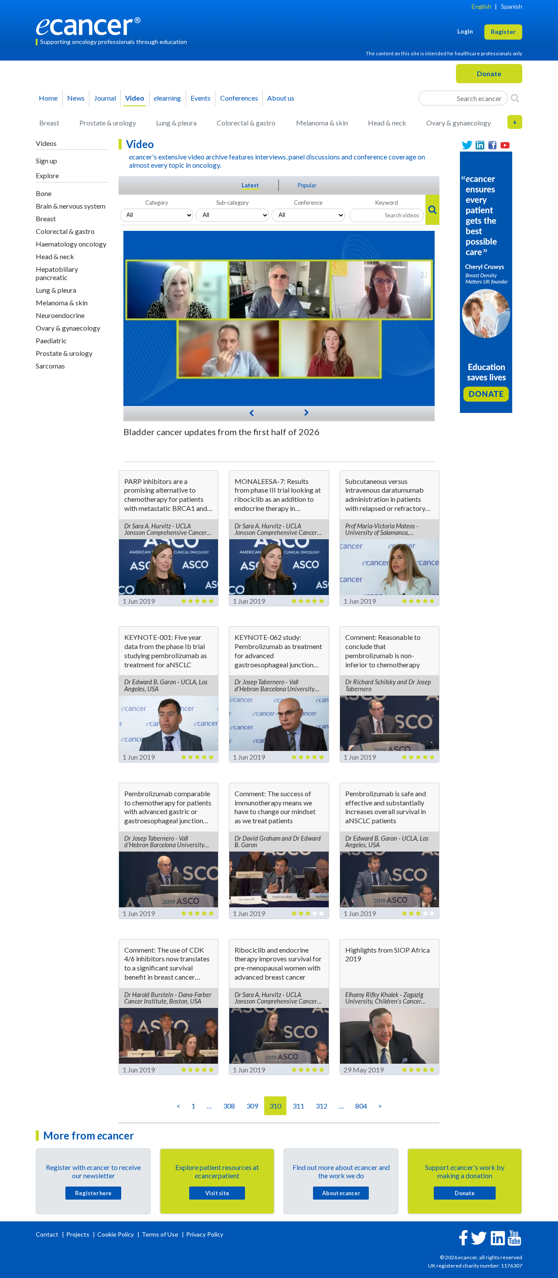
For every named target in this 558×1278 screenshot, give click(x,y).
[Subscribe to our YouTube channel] (505, 145)
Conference (308, 202)
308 (229, 1106)
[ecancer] (91, 25)
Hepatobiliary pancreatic (57, 273)
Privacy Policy (204, 1234)
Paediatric (51, 340)
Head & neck (387, 122)
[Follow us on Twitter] (467, 145)
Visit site (217, 1193)
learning (167, 98)
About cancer (341, 1193)
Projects (78, 1234)
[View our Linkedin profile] (479, 145)
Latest (250, 185)
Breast (49, 122)
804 (361, 1106)
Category (156, 202)
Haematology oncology (71, 244)
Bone (43, 193)
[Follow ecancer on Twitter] (479, 1237)
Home (48, 98)
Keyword (386, 202)
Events (201, 98)
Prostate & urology (107, 122)
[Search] (515, 98)
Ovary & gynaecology (458, 122)
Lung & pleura (176, 122)
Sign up (46, 160)
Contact (48, 1234)
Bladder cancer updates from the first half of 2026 (221, 431)
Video (134, 98)
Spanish (511, 6)
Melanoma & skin (322, 122)
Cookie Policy (115, 1234)
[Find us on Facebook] (492, 145)
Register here (93, 1193)
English (481, 6)
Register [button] (503, 31)
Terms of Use (160, 1234)
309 (252, 1106)
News (76, 98)
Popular (307, 185)
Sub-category (232, 202)
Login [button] (465, 31)
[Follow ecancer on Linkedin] (498, 1237)
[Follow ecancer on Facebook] (463, 1237)
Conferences (239, 98)
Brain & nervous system (70, 206)
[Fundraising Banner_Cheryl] (486, 281)
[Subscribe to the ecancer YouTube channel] (514, 1237)
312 (321, 1106)
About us (280, 98)
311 (298, 1106)
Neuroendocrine (60, 315)
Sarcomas (50, 366)
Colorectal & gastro (246, 122)
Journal (105, 98)
